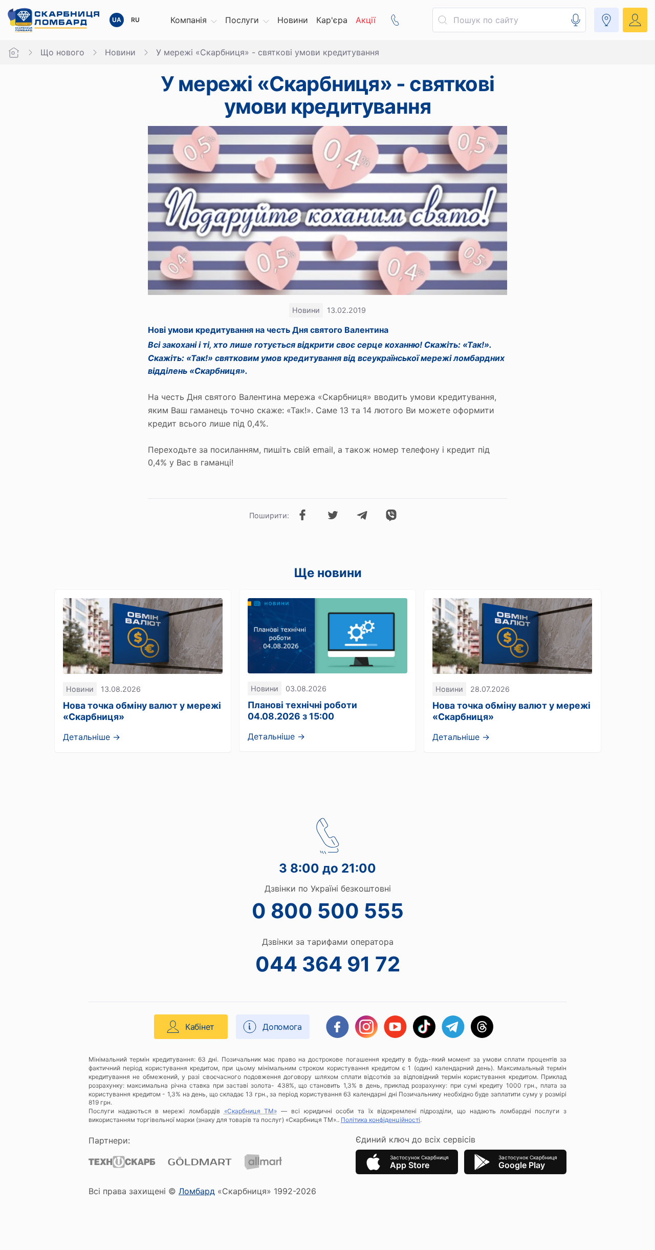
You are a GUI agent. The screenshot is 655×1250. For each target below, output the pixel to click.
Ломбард (197, 1191)
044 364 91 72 (327, 964)
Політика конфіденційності (380, 1120)
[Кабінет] (635, 20)
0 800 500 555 (328, 910)
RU (135, 20)
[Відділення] (606, 20)
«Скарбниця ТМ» (250, 1111)
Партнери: (109, 1140)
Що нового (62, 52)
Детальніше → (91, 737)
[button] (193, 20)
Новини (120, 52)
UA (116, 20)
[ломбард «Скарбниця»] (53, 20)
